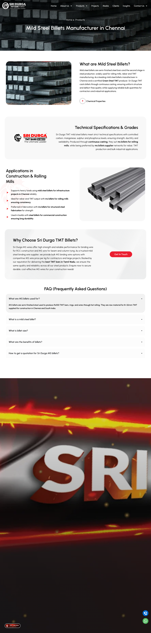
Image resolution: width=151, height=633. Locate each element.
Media (106, 6)
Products (80, 6)
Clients (116, 6)
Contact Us (139, 6)
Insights (126, 6)
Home (54, 6)
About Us (64, 6)
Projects (95, 6)
